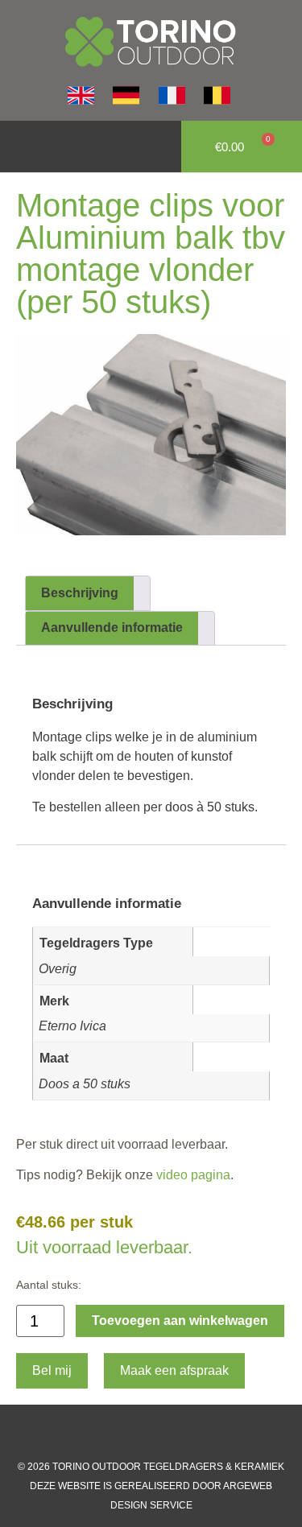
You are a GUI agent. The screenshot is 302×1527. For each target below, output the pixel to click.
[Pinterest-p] (200, 1433)
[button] (21, 146)
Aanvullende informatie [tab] (112, 627)
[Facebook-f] (103, 1433)
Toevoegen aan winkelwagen (180, 1320)
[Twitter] (167, 1433)
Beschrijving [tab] (79, 593)
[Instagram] (135, 1433)
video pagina (191, 1175)
